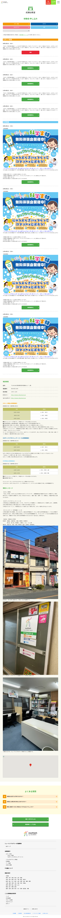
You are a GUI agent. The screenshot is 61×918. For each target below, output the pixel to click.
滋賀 (10, 883)
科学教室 (8, 861)
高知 (15, 886)
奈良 (21, 883)
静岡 (27, 881)
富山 (10, 881)
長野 (21, 881)
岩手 (10, 877)
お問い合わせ (35, 909)
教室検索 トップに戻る (30, 824)
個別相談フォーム (23, 35)
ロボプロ (44, 23)
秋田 (15, 877)
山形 (18, 877)
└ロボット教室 (10, 855)
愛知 (30, 881)
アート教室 (8, 863)
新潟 (7, 881)
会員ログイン (26, 909)
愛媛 (13, 886)
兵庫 (18, 883)
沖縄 (28, 888)
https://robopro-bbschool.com (18, 395)
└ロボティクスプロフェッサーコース (15, 857)
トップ (7, 896)
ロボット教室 (16, 23)
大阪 (15, 883)
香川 (10, 886)
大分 (18, 888)
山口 (18, 885)
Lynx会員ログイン (53, 2)
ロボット (8, 903)
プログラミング (16, 27)
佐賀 (10, 888)
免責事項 (20, 913)
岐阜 (24, 881)
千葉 (18, 879)
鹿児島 (24, 888)
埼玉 (15, 879)
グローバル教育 (9, 900)
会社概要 (14, 913)
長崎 (13, 888)
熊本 (15, 888)
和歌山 (24, 883)
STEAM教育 (8, 898)
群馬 (13, 879)
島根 (10, 885)
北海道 (7, 875)
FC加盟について (9, 868)
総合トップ (8, 846)
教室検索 (48, 3)
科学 (44, 27)
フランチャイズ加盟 (37, 913)
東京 (21, 879)
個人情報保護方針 (27, 913)
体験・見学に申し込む (30, 819)
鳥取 (7, 885)
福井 (15, 881)
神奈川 (24, 879)
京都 (13, 883)
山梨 (18, 881)
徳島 (7, 886)
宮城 (13, 877)
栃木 (10, 879)
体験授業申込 (30, 68)
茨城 (7, 879)
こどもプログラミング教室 (11, 859)
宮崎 (21, 888)
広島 (15, 885)
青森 (7, 877)
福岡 (7, 888)
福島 (21, 877)
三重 (7, 883)
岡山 (13, 885)
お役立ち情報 (9, 865)
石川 (13, 881)
